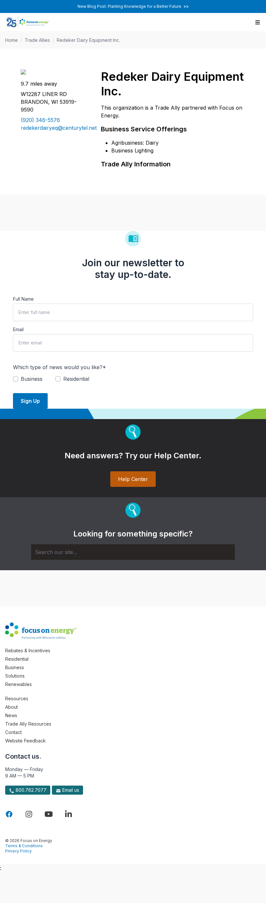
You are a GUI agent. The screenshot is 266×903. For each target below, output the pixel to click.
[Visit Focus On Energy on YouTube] (49, 814)
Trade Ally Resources (28, 724)
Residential (17, 659)
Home (11, 40)
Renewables (18, 684)
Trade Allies (37, 40)
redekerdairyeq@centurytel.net (53, 128)
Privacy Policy (18, 851)
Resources (16, 698)
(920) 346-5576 (40, 120)
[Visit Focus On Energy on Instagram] (29, 814)
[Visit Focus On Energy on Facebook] (9, 814)
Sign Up (30, 401)
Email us (70, 790)
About (11, 707)
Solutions (15, 676)
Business (14, 667)
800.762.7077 (30, 790)
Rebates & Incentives (27, 650)
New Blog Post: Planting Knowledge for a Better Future (133, 6)
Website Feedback (25, 740)
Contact (13, 732)
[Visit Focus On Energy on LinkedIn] (68, 814)
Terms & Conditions (24, 845)
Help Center (133, 479)
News (11, 715)
